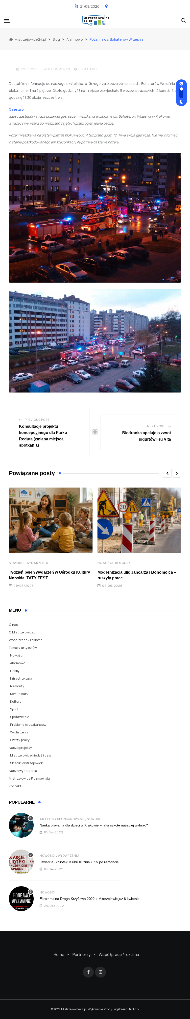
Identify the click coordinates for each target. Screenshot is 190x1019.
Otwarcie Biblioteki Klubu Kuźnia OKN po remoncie (79, 862)
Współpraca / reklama (26, 640)
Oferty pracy (20, 740)
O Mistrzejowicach (23, 632)
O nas (13, 624)
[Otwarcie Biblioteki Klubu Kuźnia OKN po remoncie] (21, 862)
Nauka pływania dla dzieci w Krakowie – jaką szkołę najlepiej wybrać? (94, 825)
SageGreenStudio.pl (126, 1009)
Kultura (16, 701)
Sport (14, 709)
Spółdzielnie (19, 717)
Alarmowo (17, 663)
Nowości (17, 563)
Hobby (15, 670)
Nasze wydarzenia (23, 770)
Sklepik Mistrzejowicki (27, 763)
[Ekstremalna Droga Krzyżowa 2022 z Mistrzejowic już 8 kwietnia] (21, 898)
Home (59, 954)
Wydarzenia (37, 563)
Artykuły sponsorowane (62, 819)
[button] (167, 473)
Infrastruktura (21, 678)
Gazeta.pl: (17, 109)
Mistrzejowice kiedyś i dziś (30, 755)
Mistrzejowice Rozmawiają (29, 778)
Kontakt (15, 786)
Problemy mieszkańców (28, 724)
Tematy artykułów (23, 647)
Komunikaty (19, 693)
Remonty (123, 563)
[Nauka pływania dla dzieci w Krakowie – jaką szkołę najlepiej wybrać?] (21, 825)
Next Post (156, 426)
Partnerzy (81, 954)
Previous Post (37, 420)
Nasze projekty (20, 747)
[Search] (183, 20)
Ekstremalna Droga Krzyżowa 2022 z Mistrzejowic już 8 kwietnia (90, 899)
